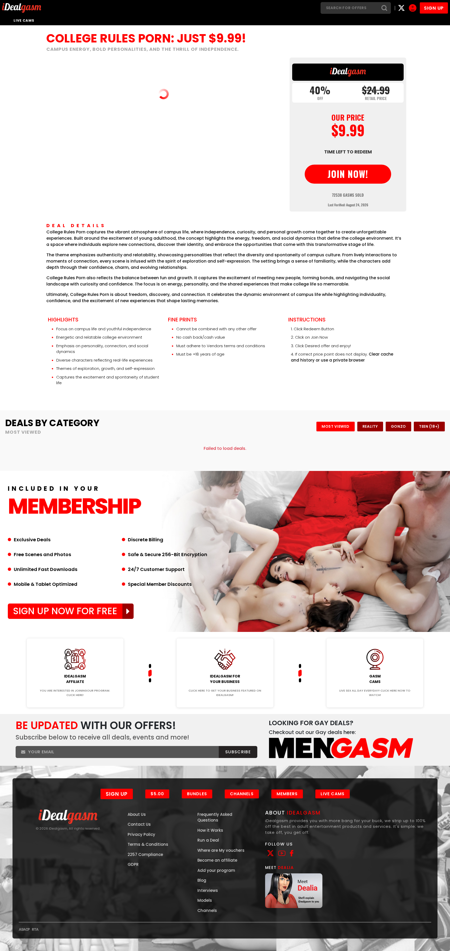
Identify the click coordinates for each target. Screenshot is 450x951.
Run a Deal (208, 840)
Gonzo (398, 426)
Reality (370, 426)
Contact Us (139, 824)
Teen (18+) (429, 426)
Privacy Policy (141, 834)
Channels (242, 794)
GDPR (133, 864)
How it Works (210, 830)
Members (287, 794)
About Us (137, 814)
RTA (35, 929)
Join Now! (75, 635)
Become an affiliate (217, 860)
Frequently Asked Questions (214, 817)
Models (204, 900)
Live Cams (24, 20)
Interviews (207, 890)
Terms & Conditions (148, 844)
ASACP (24, 929)
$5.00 (157, 794)
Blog (201, 880)
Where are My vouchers (221, 850)
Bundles (197, 794)
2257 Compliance (145, 854)
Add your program (216, 870)
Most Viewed (335, 426)
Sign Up (117, 794)
